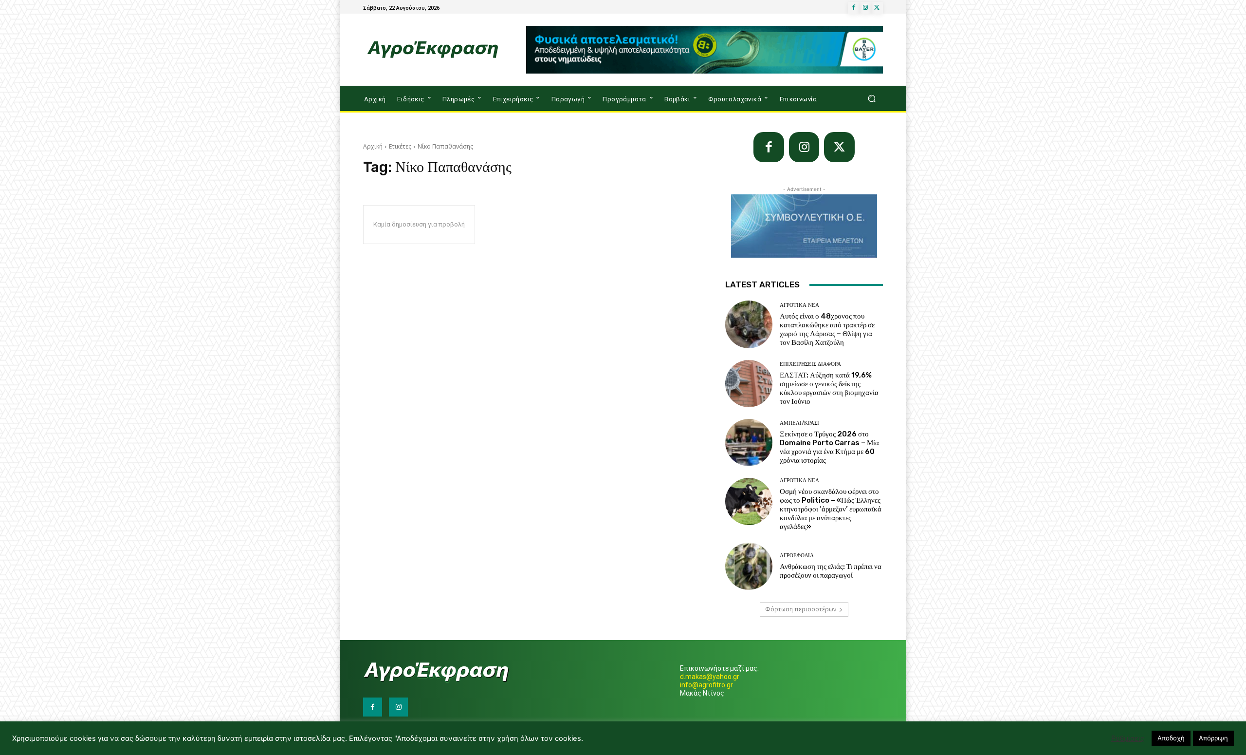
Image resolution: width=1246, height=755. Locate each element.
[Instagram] (865, 8)
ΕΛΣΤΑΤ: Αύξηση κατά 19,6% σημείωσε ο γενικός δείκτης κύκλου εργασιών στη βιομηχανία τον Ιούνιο (829, 388)
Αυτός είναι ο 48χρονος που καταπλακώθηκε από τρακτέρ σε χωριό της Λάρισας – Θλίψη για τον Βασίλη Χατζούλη (827, 329)
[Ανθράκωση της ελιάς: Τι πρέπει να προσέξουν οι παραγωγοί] (748, 566)
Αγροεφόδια (797, 555)
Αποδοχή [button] (1171, 738)
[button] (871, 98)
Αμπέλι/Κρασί (799, 423)
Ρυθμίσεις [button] (1127, 738)
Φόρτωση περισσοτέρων (800, 609)
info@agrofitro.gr (706, 685)
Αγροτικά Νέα (799, 305)
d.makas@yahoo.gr (709, 676)
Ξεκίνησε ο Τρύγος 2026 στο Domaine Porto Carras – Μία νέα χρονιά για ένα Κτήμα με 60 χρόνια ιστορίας (829, 447)
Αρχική (373, 146)
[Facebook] (854, 8)
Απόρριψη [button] (1213, 738)
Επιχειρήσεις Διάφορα (810, 364)
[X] (877, 8)
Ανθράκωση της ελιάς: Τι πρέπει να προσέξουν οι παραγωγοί (830, 571)
